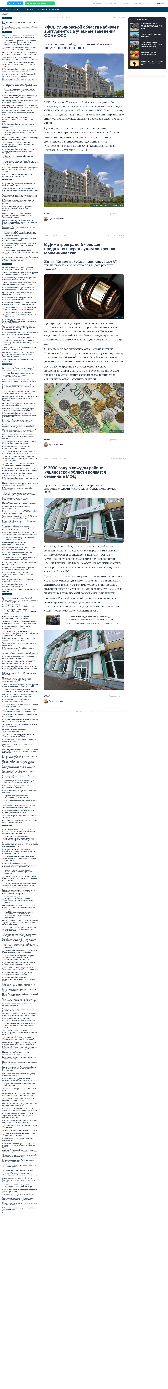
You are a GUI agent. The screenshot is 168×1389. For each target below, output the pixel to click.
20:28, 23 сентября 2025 (117, 459)
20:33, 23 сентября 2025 (117, 235)
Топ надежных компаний (48, 9)
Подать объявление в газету (40, 3)
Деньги (148, 3)
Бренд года (28, 9)
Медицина (124, 3)
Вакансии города (10, 9)
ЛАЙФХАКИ (97, 3)
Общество (137, 3)
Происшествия (111, 3)
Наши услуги (15, 3)
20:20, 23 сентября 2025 (117, 715)
